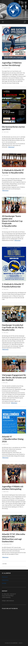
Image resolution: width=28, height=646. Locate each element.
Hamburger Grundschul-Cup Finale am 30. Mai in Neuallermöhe (13, 327)
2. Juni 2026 (5, 228)
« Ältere (4, 563)
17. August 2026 (6, 67)
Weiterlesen (11, 147)
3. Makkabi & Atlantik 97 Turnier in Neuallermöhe (13, 171)
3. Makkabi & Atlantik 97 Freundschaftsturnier (13, 285)
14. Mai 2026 (5, 332)
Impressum (5, 577)
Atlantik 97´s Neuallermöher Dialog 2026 (12, 439)
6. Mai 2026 (5, 382)
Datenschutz (5, 580)
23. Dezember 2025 (7, 544)
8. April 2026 (5, 444)
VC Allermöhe (13, 643)
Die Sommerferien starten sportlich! (13, 128)
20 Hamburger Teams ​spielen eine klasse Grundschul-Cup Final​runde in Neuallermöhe (12, 221)
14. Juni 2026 (5, 175)
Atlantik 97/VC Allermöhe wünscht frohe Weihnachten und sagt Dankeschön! (13, 538)
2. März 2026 (5, 491)
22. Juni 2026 (5, 132)
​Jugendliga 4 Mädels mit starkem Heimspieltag (12, 487)
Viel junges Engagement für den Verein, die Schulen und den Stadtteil (14, 377)
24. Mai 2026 (5, 289)
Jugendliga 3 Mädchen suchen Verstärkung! (12, 63)
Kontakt (4, 583)
